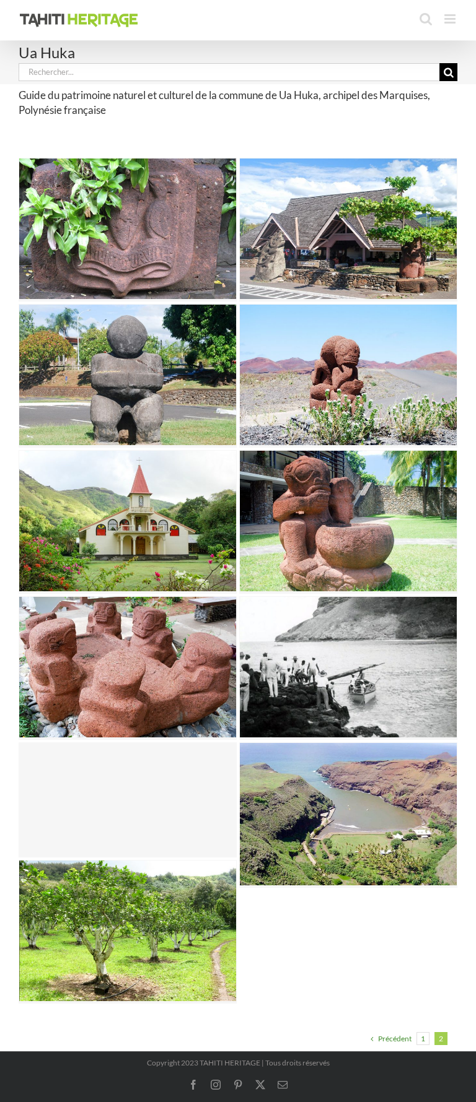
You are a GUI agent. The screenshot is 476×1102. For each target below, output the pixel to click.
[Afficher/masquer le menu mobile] (450, 18)
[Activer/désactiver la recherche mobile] (426, 18)
